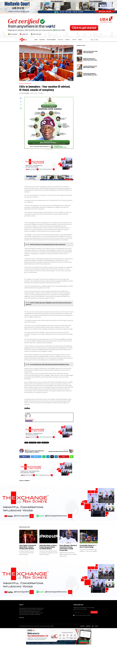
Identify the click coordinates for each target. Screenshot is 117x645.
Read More (21, 617)
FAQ (93, 626)
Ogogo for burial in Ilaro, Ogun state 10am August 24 (90, 52)
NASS (39, 442)
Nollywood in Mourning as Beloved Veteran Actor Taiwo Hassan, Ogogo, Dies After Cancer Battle (90, 60)
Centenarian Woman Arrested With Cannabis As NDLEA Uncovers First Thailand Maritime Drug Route (90, 68)
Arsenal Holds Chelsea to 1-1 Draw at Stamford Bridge (88, 546)
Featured (21, 83)
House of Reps (33, 442)
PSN (52, 626)
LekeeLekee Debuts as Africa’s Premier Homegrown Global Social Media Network (48, 547)
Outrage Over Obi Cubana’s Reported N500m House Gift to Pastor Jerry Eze (90, 75)
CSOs (26, 442)
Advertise (88, 626)
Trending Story (27, 83)
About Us (82, 626)
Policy (96, 626)
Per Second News (25, 93)
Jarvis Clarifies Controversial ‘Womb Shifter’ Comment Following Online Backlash (27, 547)
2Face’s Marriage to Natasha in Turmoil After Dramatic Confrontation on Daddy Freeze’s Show (68, 548)
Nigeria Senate (45, 442)
